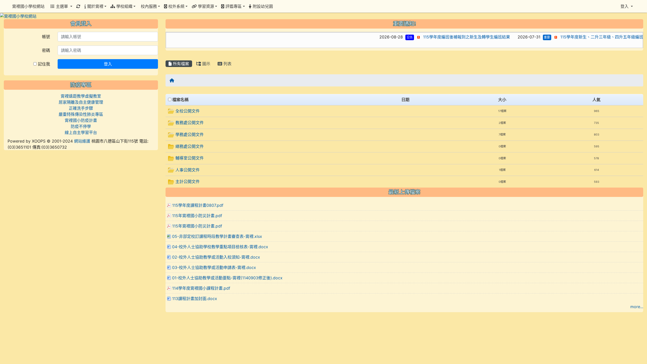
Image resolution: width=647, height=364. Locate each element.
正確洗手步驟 (81, 108)
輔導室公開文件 (189, 158)
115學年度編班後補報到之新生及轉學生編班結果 (448, 36)
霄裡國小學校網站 (28, 6)
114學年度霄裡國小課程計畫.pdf (201, 288)
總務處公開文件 (189, 146)
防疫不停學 (81, 126)
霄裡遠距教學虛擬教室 (81, 96)
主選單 (62, 6)
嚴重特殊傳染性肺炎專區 (81, 114)
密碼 (46, 50)
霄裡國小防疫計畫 (81, 120)
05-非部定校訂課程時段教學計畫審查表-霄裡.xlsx (217, 236)
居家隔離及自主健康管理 (81, 102)
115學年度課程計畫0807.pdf (197, 205)
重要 (529, 37)
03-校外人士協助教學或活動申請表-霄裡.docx (214, 267)
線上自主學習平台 (81, 132)
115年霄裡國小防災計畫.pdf (197, 215)
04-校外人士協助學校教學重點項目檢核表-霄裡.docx (220, 246)
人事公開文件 (187, 169)
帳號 (46, 36)
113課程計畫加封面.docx (194, 298)
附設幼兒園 (262, 6)
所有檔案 (180, 63)
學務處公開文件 (189, 134)
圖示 (205, 63)
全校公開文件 (187, 110)
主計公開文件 (187, 181)
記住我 (43, 63)
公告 (391, 37)
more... (636, 306)
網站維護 (82, 141)
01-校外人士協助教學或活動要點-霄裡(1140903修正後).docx (227, 277)
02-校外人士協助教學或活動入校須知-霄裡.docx (216, 257)
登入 (108, 63)
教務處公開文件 (189, 122)
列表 (227, 63)
